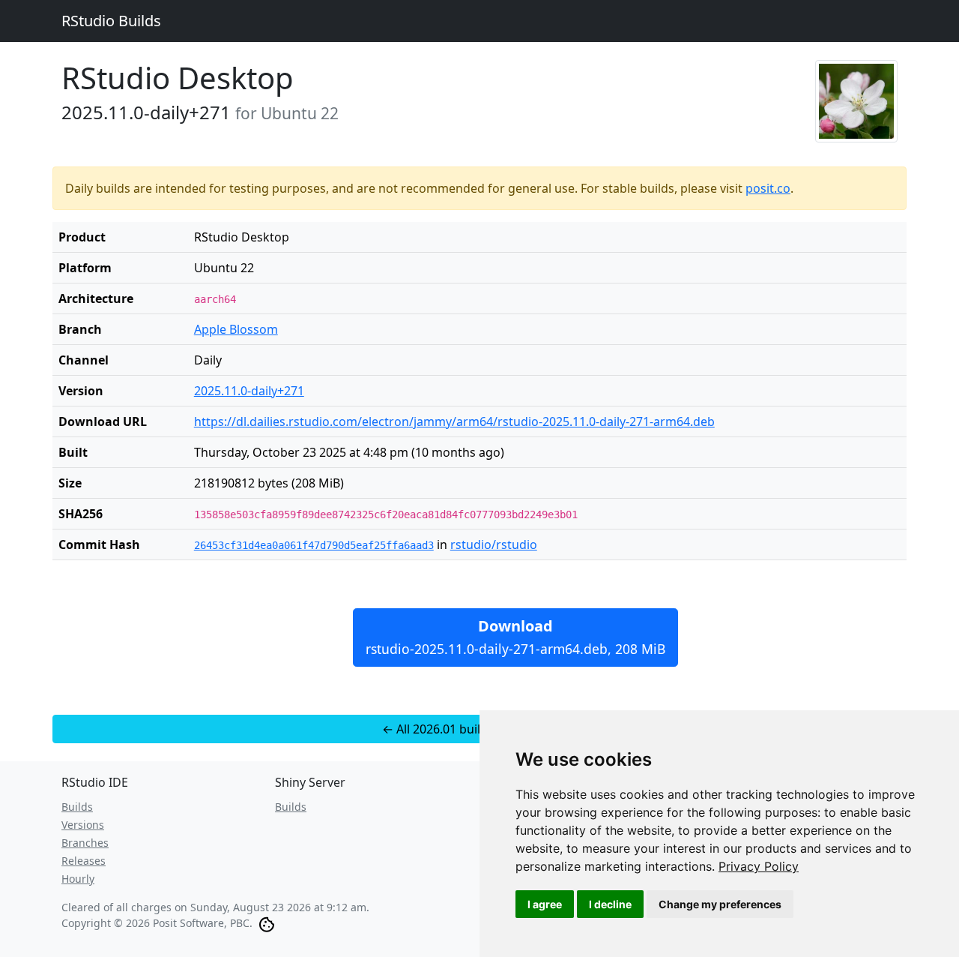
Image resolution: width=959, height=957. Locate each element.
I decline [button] (610, 904)
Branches (85, 843)
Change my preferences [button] (720, 904)
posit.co (767, 188)
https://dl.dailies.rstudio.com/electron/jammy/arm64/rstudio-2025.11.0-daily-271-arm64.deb (454, 421)
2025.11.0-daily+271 (249, 390)
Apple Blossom (236, 329)
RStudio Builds (111, 20)
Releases (83, 861)
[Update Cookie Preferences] (266, 923)
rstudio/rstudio (493, 544)
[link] (759, 866)
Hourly (77, 879)
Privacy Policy (759, 866)
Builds (77, 807)
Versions (82, 825)
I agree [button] (544, 904)
